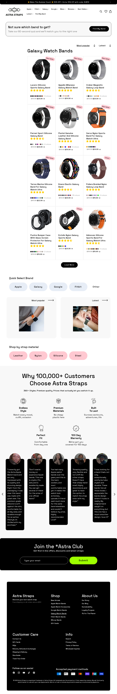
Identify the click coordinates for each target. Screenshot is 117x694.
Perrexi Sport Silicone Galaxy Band (41, 134)
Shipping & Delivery (20, 652)
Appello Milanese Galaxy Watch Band (68, 86)
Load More (69, 264)
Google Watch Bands (59, 610)
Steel (78, 355)
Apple (18, 286)
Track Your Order (19, 658)
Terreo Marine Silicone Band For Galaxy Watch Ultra (41, 187)
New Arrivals (55, 600)
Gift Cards (55, 623)
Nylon (38, 355)
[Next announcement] (110, 2)
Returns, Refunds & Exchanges (24, 648)
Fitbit (78, 286)
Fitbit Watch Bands (58, 617)
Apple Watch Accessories (60, 607)
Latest (102, 45)
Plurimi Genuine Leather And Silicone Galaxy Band (68, 136)
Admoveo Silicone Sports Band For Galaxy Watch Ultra (95, 238)
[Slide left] (2, 494)
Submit (83, 560)
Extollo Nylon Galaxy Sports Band (68, 236)
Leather (18, 355)
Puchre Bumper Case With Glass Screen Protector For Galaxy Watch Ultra (40, 239)
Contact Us (17, 639)
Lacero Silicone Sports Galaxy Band (40, 86)
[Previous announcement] (6, 2)
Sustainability (87, 607)
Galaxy (38, 286)
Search (68, 639)
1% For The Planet (89, 613)
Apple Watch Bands (58, 603)
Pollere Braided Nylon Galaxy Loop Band (96, 185)
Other (96, 286)
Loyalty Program (88, 610)
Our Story (85, 600)
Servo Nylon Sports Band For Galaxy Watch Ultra (95, 136)
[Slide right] (114, 494)
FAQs (14, 645)
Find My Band (99, 28)
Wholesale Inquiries (73, 648)
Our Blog (85, 603)
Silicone (58, 355)
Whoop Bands (56, 620)
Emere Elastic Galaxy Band (68, 185)
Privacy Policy (71, 642)
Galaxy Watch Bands (58, 613)
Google (58, 286)
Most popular (83, 45)
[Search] (100, 11)
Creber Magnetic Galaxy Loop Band (95, 86)
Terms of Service (72, 645)
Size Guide (16, 655)
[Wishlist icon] (106, 11)
